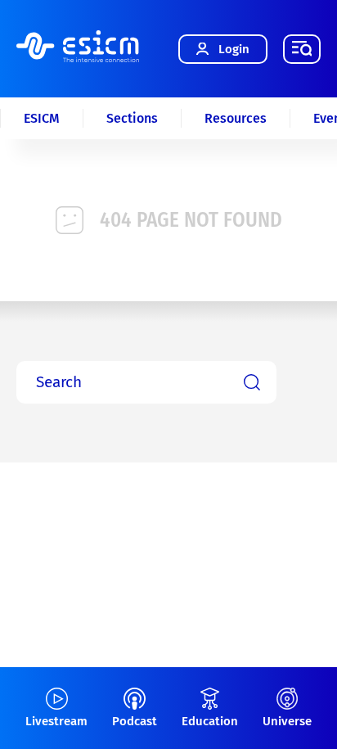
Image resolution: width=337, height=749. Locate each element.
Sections (132, 118)
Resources (235, 118)
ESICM (42, 118)
